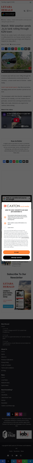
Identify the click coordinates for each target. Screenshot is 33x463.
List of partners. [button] (25, 237)
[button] (16, 227)
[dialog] (16, 231)
